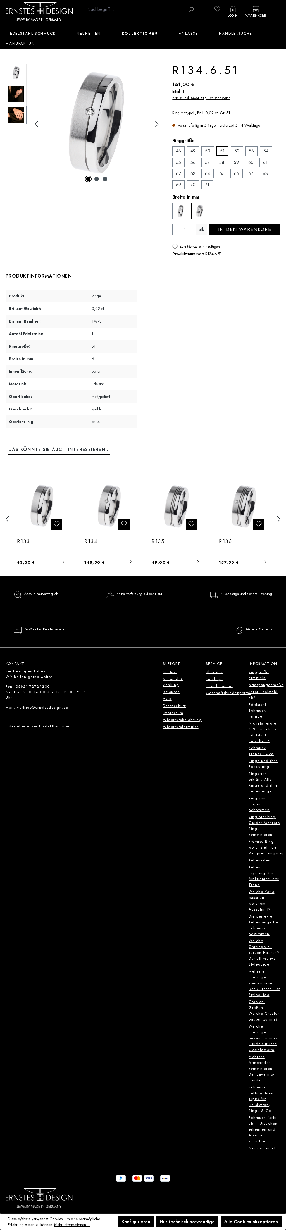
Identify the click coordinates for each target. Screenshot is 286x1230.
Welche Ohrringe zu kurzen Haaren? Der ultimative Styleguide (264, 952)
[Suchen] (191, 9)
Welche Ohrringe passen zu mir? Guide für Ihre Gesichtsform (263, 1038)
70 (193, 184)
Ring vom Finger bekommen (259, 804)
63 (193, 173)
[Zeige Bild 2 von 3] (96, 179)
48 (178, 151)
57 (207, 162)
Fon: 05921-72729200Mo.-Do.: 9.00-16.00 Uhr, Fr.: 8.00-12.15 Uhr (46, 692)
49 (193, 151)
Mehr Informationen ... (72, 1224)
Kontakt (170, 672)
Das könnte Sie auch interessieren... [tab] (59, 449)
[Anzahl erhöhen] (190, 229)
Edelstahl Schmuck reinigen (257, 710)
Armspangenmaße (266, 684)
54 (265, 151)
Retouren (171, 691)
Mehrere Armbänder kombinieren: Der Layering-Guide (262, 1068)
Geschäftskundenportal (228, 693)
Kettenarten (260, 860)
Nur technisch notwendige (187, 1222)
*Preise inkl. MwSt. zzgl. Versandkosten (201, 98)
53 (251, 151)
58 (221, 162)
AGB (167, 698)
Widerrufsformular (181, 726)
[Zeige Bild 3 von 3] (105, 179)
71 (207, 184)
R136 (225, 541)
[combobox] (135, 9)
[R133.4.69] (42, 506)
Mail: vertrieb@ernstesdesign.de (37, 707)
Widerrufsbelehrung (182, 719)
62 (178, 173)
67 (251, 173)
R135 (158, 541)
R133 (23, 541)
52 (236, 151)
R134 (91, 541)
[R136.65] (244, 506)
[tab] (39, 276)
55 (178, 162)
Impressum (173, 712)
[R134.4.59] (109, 506)
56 (193, 162)
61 (265, 162)
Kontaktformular (54, 726)
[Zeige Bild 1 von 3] (88, 179)
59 (236, 162)
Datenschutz (174, 705)
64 (207, 173)
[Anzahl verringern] (178, 229)
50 (207, 151)
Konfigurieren (135, 1222)
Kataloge (214, 679)
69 (178, 184)
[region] (83, 124)
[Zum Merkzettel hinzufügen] (56, 524)
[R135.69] (176, 506)
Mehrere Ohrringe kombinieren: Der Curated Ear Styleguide (264, 983)
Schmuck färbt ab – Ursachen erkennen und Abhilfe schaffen (263, 1129)
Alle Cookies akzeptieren (251, 1222)
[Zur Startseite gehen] (39, 11)
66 (236, 173)
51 (222, 151)
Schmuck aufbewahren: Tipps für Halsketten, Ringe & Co (262, 1099)
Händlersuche (219, 686)
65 (222, 173)
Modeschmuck (263, 1148)
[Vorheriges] (36, 124)
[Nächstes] (157, 124)
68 (265, 173)
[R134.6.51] (96, 124)
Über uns (214, 672)
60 (251, 162)
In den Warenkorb (244, 229)
